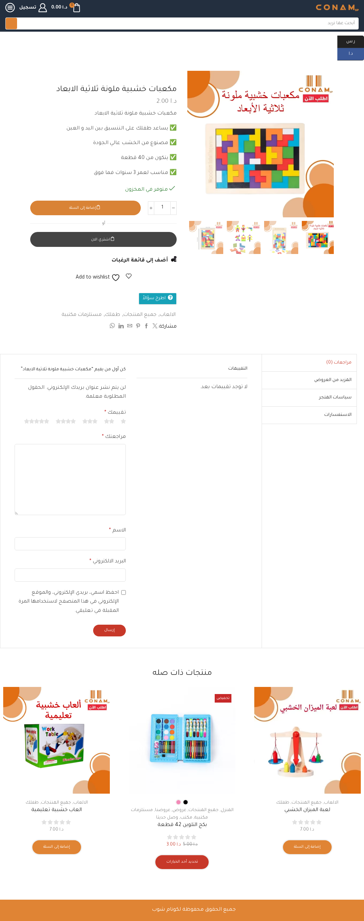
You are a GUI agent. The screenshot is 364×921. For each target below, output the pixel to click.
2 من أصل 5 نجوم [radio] (109, 421)
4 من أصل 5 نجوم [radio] (66, 421)
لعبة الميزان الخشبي (307, 810)
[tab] (339, 362)
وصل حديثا (167, 817)
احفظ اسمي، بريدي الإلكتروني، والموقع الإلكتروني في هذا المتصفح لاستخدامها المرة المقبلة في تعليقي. (68, 602)
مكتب (186, 817)
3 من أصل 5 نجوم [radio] (89, 421)
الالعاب (168, 315)
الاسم (117, 531)
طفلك (112, 315)
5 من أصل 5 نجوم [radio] (36, 421)
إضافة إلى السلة (82, 208)
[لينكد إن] (121, 327)
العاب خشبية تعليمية (56, 810)
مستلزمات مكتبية (275, 45)
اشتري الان (100, 240)
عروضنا (162, 810)
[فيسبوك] (146, 327)
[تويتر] (154, 327)
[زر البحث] (11, 23)
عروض (179, 810)
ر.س (355, 41)
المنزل (227, 810)
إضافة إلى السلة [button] (307, 847)
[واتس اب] (113, 327)
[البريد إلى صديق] (129, 327)
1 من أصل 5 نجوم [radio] (123, 421)
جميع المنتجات (139, 315)
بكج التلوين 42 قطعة (182, 825)
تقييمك (115, 413)
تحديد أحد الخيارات (182, 862)
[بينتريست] (138, 327)
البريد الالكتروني (108, 562)
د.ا (356, 53)
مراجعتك (114, 437)
